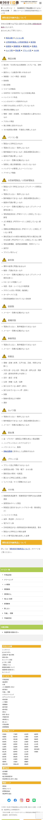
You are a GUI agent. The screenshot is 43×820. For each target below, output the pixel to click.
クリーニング (8, 579)
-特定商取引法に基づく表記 (10, 779)
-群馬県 (15, 744)
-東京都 (15, 739)
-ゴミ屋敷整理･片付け (8, 687)
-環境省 (4, 786)
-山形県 (4, 746)
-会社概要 (5, 771)
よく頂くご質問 (6, 662)
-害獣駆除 (5, 704)
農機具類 (16, 46)
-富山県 (4, 751)
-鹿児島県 (36, 749)
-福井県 (15, 749)
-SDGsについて (6, 788)
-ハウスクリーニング (8, 694)
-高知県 (26, 764)
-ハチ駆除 (5, 702)
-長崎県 (36, 739)
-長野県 (4, 761)
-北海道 (4, 734)
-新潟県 (4, 756)
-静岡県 (15, 754)
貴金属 (17, 50)
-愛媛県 (26, 761)
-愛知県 (15, 756)
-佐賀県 (36, 736)
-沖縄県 (36, 751)
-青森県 (4, 736)
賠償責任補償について (8, 667)
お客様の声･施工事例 (8, 655)
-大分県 (36, 744)
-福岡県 (36, 734)
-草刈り (4, 712)
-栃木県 (15, 736)
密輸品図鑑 (8, 451)
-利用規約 (5, 774)
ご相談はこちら (6, 665)
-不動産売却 (5, 717)
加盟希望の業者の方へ (11, 632)
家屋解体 (7, 604)
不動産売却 (7, 618)
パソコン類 (19, 38)
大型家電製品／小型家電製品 (17, 42)
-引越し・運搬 (6, 692)
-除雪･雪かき (5, 714)
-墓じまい (5, 722)
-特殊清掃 (5, 699)
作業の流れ (5, 657)
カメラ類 (9, 50)
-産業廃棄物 (5, 727)
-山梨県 (4, 754)
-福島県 (4, 749)
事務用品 (26, 46)
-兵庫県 (15, 759)
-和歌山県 (16, 764)
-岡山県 (26, 744)
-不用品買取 (5, 724)
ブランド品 (27, 50)
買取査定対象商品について (20, 549)
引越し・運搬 (8, 613)
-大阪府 (15, 761)
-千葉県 (15, 734)
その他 (36, 50)
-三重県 (26, 736)
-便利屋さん (5, 719)
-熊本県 (36, 741)
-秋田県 (4, 741)
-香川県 (26, 756)
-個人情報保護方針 (7, 776)
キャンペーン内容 (7, 660)
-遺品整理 (5, 682)
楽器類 (8, 46)
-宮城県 (4, 744)
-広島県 (26, 754)
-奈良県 (26, 734)
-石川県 (4, 759)
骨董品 (34, 46)
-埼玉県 (15, 741)
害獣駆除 (7, 589)
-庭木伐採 (5, 707)
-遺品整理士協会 (6, 793)
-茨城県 (15, 746)
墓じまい (7, 608)
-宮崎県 (36, 746)
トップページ (6, 650)
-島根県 (26, 749)
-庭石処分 (5, 689)
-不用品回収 (5, 679)
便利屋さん (7, 594)
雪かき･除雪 (8, 599)
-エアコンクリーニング (8, 697)
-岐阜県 (15, 751)
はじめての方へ (6, 652)
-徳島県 (26, 759)
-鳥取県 (26, 746)
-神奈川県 (5, 764)
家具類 (33, 42)
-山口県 (26, 751)
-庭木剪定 (5, 709)
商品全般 (9, 38)
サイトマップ (6, 672)
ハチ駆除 (7, 584)
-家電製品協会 (6, 791)
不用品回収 (7, 575)
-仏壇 (3, 684)
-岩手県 (4, 739)
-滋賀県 (26, 739)
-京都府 (26, 741)
